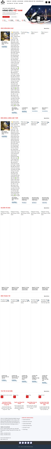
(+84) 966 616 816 (7, 433)
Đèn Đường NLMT (39, 1)
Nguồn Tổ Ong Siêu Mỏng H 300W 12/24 (35, 288)
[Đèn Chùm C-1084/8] (45, 69)
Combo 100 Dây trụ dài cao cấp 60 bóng (15, 377)
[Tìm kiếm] (46, 2)
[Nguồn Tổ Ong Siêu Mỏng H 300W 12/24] (35, 248)
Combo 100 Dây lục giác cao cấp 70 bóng (25, 377)
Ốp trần (16, 3)
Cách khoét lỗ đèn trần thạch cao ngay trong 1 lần (6, 403)
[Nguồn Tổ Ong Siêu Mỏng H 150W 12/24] (15, 248)
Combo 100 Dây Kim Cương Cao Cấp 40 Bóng (35, 377)
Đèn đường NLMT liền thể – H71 (15, 109)
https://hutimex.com (4, 439)
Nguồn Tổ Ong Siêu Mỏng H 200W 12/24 (25, 288)
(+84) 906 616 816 (7, 434)
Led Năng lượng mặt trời (29, 1)
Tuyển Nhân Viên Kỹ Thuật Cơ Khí (32, 403)
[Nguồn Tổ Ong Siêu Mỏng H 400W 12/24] (45, 248)
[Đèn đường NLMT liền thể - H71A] (5, 36)
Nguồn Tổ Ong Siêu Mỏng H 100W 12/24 (5, 288)
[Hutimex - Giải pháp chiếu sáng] (3, 2)
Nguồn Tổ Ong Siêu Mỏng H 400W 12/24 (45, 288)
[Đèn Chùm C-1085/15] (35, 69)
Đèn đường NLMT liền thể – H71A (5, 43)
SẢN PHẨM (14, 1)
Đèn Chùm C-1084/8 (45, 108)
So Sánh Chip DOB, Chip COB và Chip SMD (44, 403)
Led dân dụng (20, 1)
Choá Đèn (21, 3)
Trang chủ (9, 1)
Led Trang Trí (10, 3)
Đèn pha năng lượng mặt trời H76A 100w (35, 199)
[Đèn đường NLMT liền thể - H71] (15, 69)
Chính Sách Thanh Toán (27, 425)
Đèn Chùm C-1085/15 (35, 108)
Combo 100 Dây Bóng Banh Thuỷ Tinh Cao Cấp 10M (45, 378)
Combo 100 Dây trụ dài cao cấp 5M (5, 377)
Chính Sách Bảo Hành (27, 423)
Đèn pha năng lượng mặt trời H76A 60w (25, 199)
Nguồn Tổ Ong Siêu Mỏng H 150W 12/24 (15, 288)
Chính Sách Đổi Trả (26, 419)
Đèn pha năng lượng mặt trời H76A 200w (45, 199)
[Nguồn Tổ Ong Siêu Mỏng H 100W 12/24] (5, 248)
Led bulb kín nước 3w (25, 108)
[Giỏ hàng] (49, 2)
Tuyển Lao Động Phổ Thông (19, 403)
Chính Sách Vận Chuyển (27, 421)
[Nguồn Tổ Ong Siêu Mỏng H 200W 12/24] (25, 248)
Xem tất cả (46, 28)
